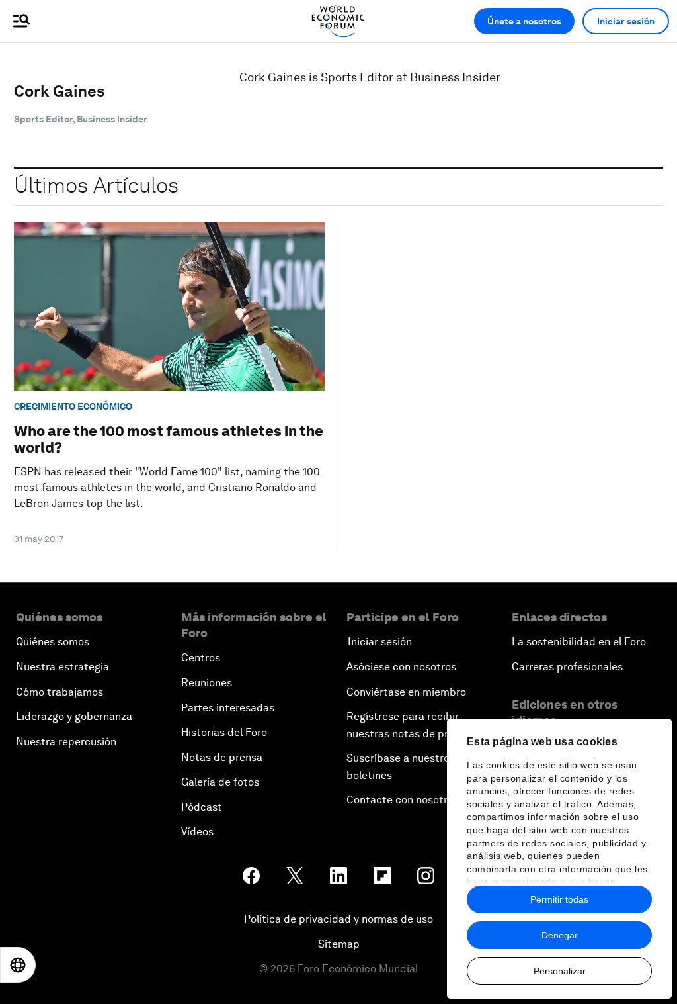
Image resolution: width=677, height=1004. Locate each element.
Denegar (559, 935)
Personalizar (560, 971)
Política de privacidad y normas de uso (338, 919)
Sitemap (339, 944)
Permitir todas (559, 899)
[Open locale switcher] (18, 965)
